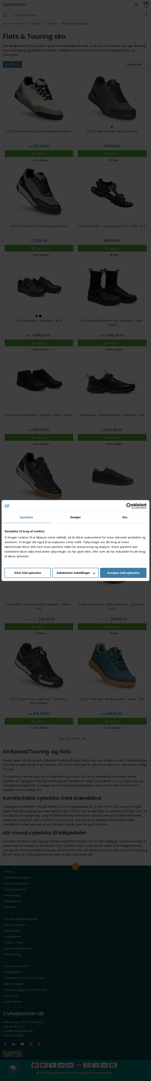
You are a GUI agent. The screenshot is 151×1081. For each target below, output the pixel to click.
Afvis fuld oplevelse (27, 572)
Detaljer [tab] (75, 517)
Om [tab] (124, 517)
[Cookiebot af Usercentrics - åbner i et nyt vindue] (129, 506)
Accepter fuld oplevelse (123, 572)
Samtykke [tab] (26, 517)
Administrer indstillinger (73, 572)
